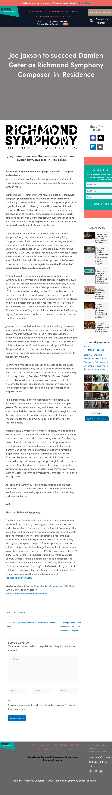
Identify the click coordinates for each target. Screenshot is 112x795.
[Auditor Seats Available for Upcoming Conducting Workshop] (89, 235)
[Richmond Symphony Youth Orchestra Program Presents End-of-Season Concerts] (89, 305)
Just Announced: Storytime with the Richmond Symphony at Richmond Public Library (101, 276)
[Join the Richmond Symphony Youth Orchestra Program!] (89, 290)
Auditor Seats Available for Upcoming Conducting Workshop (101, 238)
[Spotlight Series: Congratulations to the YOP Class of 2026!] (89, 325)
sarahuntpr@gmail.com (49, 585)
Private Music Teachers (52, 24)
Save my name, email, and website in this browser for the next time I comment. (43, 707)
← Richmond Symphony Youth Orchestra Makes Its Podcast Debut (30, 623)
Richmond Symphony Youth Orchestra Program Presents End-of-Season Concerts (101, 311)
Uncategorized (20, 612)
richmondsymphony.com (19, 577)
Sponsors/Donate (58, 21)
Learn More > (85, 3)
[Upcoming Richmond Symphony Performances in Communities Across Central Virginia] (89, 249)
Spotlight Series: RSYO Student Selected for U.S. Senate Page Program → (70, 623)
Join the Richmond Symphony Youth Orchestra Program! (99, 293)
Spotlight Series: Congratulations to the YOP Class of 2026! (102, 327)
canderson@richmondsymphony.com (26, 593)
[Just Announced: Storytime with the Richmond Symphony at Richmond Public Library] (89, 271)
